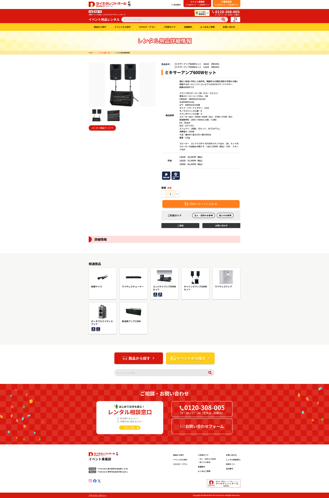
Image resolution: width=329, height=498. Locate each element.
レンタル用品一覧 (103, 53)
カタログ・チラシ (180, 464)
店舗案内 (201, 466)
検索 (223, 19)
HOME (91, 53)
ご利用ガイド (203, 455)
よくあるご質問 (204, 471)
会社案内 (229, 468)
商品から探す (178, 455)
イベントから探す (180, 459)
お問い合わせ (231, 455)
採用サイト (230, 464)
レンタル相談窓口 (233, 459)
